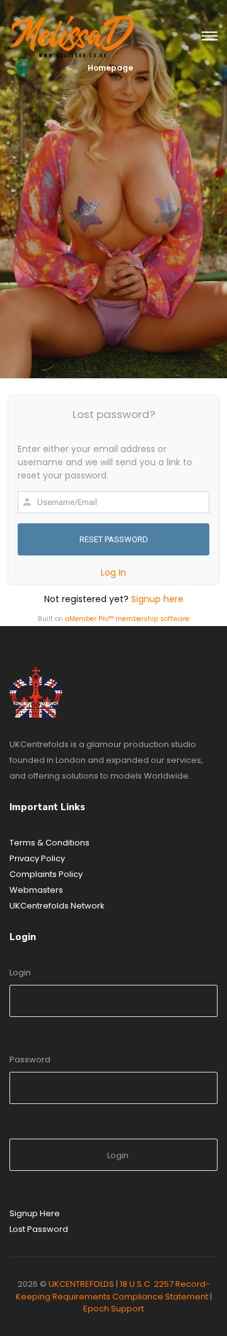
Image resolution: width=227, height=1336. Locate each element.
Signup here (157, 599)
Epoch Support (113, 1309)
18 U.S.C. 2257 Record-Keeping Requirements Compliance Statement (113, 1290)
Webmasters (36, 890)
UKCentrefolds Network (57, 906)
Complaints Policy (46, 874)
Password (29, 1060)
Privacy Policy (37, 858)
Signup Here (34, 1213)
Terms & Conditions (49, 843)
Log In (113, 572)
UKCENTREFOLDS (81, 1284)
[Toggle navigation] (210, 37)
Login (20, 973)
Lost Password (38, 1229)
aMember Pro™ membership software (127, 619)
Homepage (110, 67)
